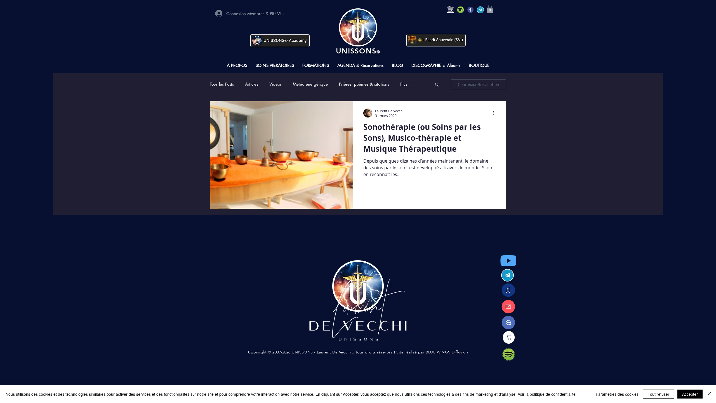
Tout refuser (658, 394)
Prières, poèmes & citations (364, 84)
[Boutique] (509, 337)
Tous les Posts (222, 84)
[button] (489, 9)
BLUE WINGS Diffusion (447, 352)
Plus (403, 84)
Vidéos (275, 84)
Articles (251, 84)
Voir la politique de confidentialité (547, 394)
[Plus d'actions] (495, 113)
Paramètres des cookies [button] (617, 394)
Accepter (690, 394)
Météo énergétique (310, 84)
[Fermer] (709, 394)
